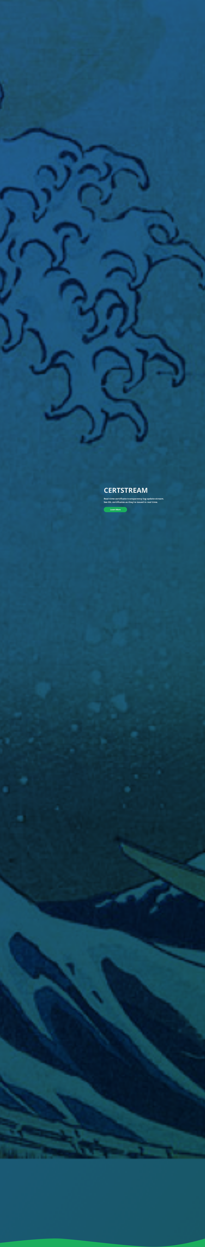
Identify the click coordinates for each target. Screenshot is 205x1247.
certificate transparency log (130, 498)
